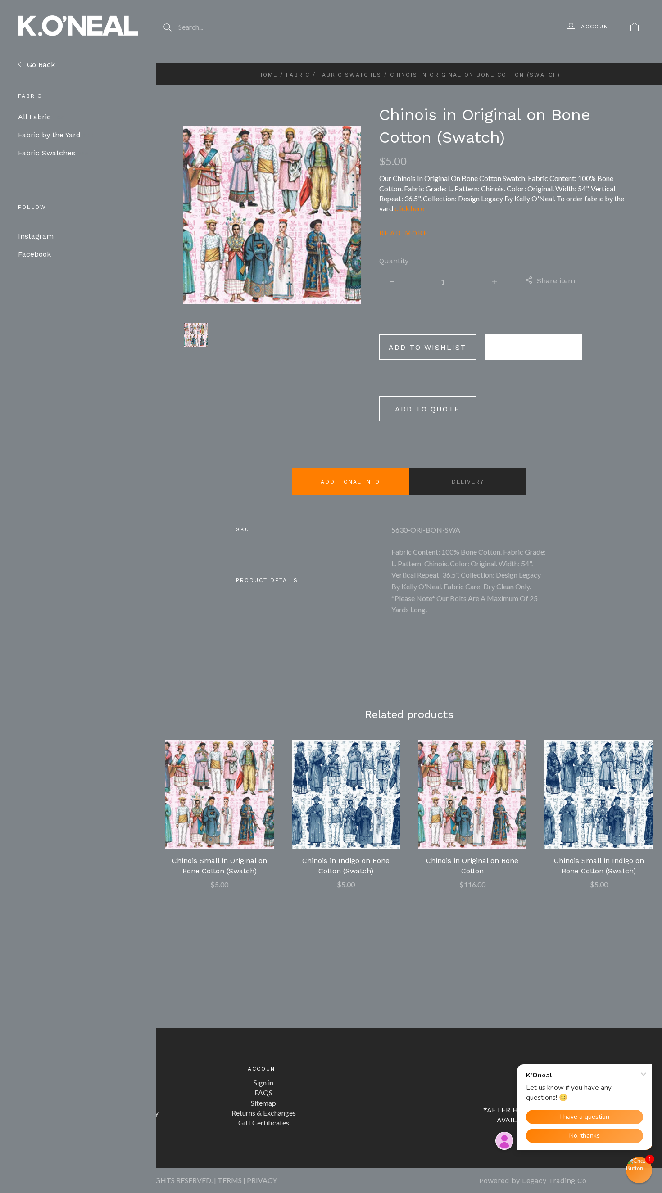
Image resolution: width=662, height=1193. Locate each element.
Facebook (34, 254)
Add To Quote (427, 409)
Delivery (468, 482)
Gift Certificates (263, 1122)
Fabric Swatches (53, 153)
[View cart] (634, 27)
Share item (556, 280)
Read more (404, 233)
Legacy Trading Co (554, 1180)
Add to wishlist (428, 347)
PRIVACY (262, 1180)
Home (267, 75)
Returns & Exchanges (263, 1112)
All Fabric (41, 117)
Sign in (263, 1082)
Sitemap (263, 1102)
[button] (639, 1170)
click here (409, 208)
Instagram (36, 236)
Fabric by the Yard (56, 135)
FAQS (263, 1092)
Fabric (298, 75)
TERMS (230, 1180)
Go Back (40, 64)
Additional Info (350, 482)
